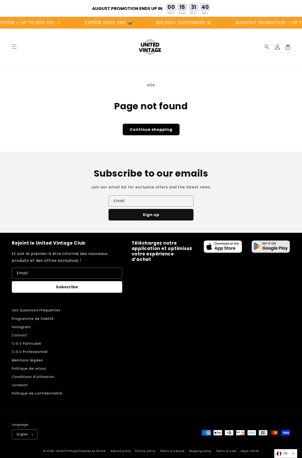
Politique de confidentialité (37, 393)
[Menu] (14, 47)
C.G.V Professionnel (30, 351)
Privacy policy (145, 451)
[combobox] (285, 453)
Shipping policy (200, 451)
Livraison (20, 385)
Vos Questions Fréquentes (36, 310)
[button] (267, 47)
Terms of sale (226, 451)
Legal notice (250, 451)
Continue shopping (151, 129)
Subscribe (67, 287)
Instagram (21, 327)
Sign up (151, 214)
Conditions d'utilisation (33, 376)
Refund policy (121, 451)
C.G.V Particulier (27, 343)
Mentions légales (27, 360)
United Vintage (67, 451)
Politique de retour (29, 368)
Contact (19, 335)
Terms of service (172, 451)
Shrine (100, 451)
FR (286, 453)
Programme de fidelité (33, 318)
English (22, 434)
